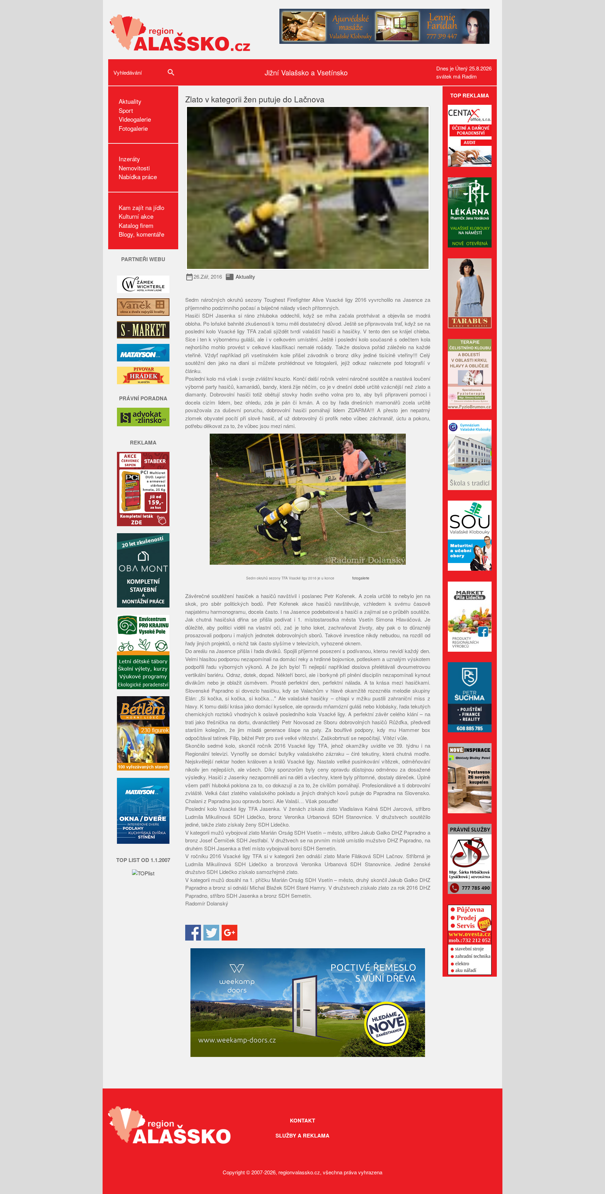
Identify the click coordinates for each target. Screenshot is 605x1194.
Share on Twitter (211, 933)
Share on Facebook (193, 933)
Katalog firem (136, 225)
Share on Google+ (229, 933)
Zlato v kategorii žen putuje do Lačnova (255, 98)
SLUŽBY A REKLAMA (302, 1135)
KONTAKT (302, 1120)
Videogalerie (135, 119)
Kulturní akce (136, 216)
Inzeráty (129, 158)
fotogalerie (360, 578)
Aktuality (130, 101)
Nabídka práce (138, 176)
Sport (126, 110)
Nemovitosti (134, 167)
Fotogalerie (133, 128)
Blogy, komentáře (141, 234)
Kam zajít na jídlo (141, 207)
